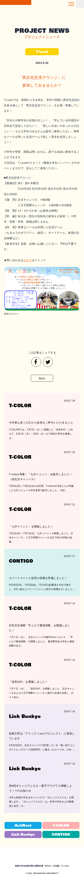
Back (42, 378)
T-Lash (42, 51)
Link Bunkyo (23, 834)
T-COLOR (61, 825)
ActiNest (23, 825)
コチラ (27, 260)
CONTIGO (61, 834)
